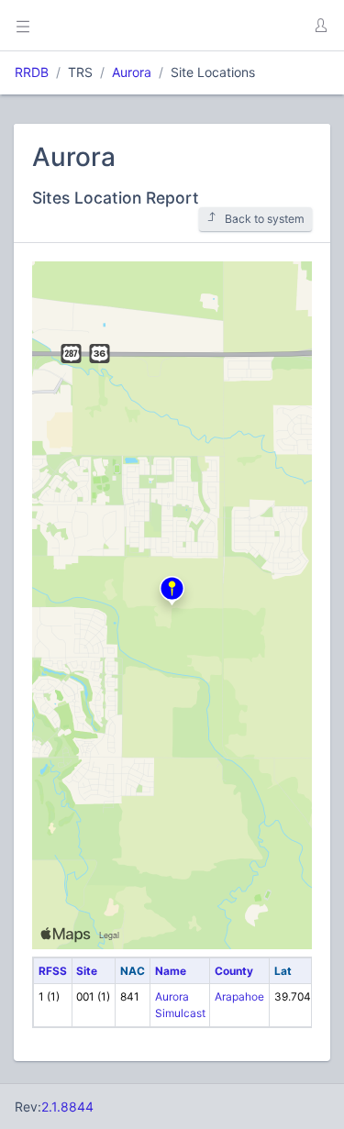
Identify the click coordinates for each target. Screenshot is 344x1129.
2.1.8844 (67, 1106)
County (234, 971)
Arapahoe (239, 996)
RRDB (32, 72)
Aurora (131, 72)
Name (170, 971)
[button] (320, 25)
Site (86, 971)
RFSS (53, 971)
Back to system (265, 219)
